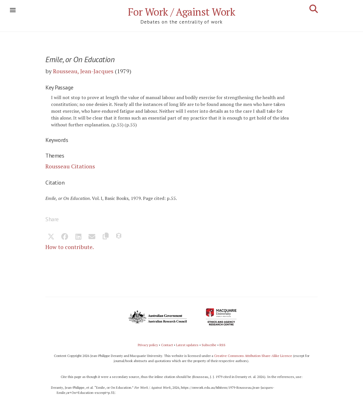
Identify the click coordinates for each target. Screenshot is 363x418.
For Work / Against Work (181, 11)
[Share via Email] (92, 237)
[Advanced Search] (313, 9)
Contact (167, 345)
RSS (222, 345)
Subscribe (209, 345)
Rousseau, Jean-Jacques (83, 71)
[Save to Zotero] (119, 237)
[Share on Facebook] (64, 237)
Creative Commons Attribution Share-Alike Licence (253, 356)
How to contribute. (69, 247)
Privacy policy (148, 345)
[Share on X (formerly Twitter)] (51, 237)
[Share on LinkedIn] (78, 237)
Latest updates (187, 345)
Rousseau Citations (70, 166)
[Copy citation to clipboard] (105, 237)
